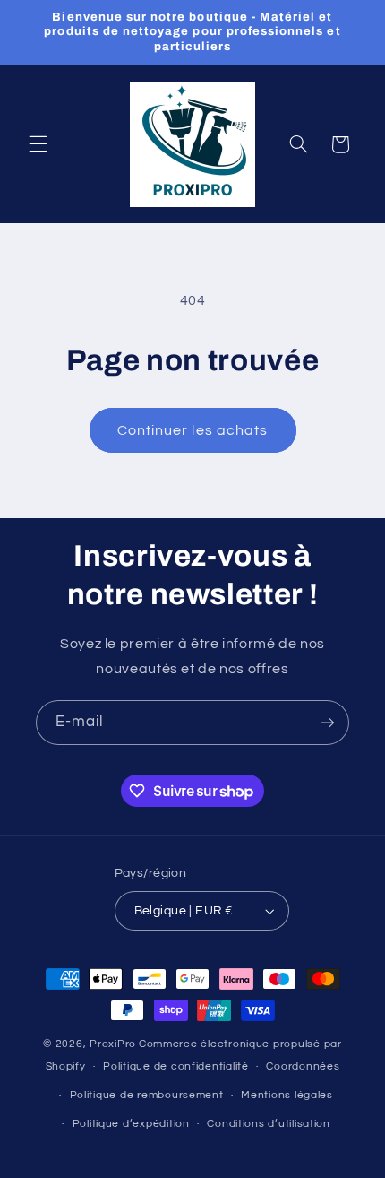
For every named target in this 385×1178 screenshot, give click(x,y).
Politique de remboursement (147, 1095)
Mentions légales (287, 1095)
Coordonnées (302, 1066)
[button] (37, 144)
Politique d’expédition (131, 1124)
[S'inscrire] (327, 722)
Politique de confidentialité (176, 1066)
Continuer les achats (192, 430)
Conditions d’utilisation (268, 1124)
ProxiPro (113, 1044)
